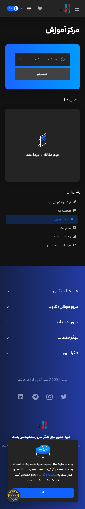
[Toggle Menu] (77, 8)
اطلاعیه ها (64, 210)
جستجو (42, 74)
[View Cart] (38, 8)
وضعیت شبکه (62, 236)
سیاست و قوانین (47, 474)
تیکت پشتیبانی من (59, 202)
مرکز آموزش (62, 219)
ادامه (43, 492)
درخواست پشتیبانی (59, 245)
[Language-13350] (26, 8)
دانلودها (65, 228)
